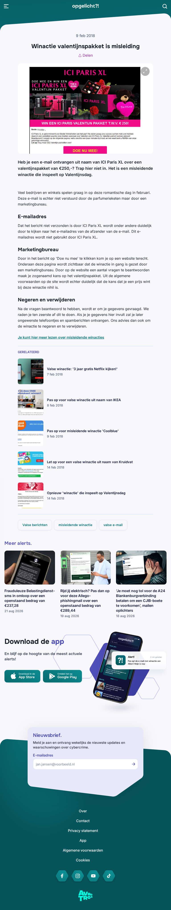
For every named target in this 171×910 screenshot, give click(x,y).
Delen (88, 55)
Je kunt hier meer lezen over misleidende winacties (61, 337)
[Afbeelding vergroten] (145, 71)
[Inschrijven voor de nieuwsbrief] (133, 764)
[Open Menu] (6, 6)
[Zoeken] (165, 6)
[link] (85, 6)
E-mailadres (43, 755)
